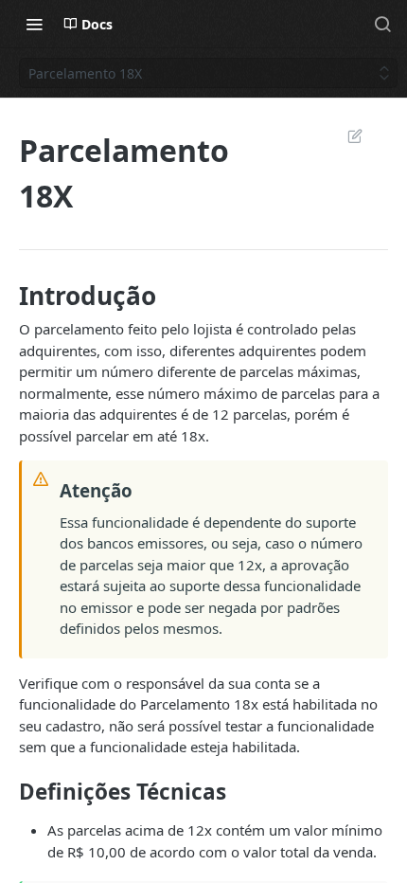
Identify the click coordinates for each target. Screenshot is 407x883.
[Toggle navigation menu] (34, 24)
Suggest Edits (345, 135)
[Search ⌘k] (382, 24)
